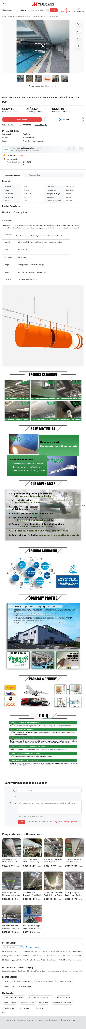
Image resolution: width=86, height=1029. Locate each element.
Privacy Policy (76, 1020)
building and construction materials (14, 956)
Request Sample (41, 125)
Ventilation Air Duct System (61, 1003)
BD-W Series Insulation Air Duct (33, 960)
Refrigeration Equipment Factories (41, 997)
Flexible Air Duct (9, 1008)
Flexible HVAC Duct (65, 981)
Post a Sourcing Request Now (66, 822)
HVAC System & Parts (9, 952)
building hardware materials (52, 952)
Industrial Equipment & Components (19, 16)
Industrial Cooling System (45, 981)
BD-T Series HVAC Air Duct (32, 956)
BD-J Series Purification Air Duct (53, 956)
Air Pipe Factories (10, 1003)
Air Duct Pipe (43, 1003)
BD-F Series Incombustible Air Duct (73, 956)
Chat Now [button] (65, 120)
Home (4, 16)
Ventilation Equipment (39, 16)
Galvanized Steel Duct (26, 986)
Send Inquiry (22, 119)
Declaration (66, 1020)
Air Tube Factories (63, 997)
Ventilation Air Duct (27, 1003)
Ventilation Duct (54, 16)
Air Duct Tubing (9, 986)
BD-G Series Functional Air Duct (53, 960)
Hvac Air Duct (24, 1008)
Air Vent (7, 981)
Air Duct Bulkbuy (39, 1008)
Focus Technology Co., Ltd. (28, 1020)
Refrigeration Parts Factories (14, 997)
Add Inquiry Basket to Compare (43, 86)
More (4, 1012)
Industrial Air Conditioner (22, 981)
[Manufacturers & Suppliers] (43, 4)
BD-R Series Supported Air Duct (12, 960)
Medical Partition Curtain (72, 960)
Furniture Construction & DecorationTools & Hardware (41, 952)
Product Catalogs (34, 947)
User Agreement (55, 1020)
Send (21, 822)
